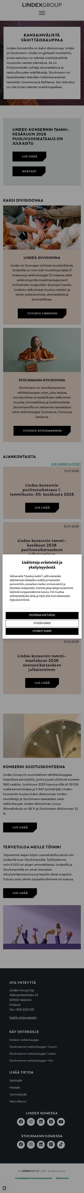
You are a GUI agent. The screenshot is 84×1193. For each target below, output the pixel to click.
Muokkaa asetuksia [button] (42, 615)
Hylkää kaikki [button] (42, 623)
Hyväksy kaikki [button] (42, 631)
